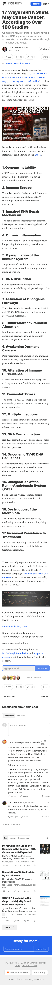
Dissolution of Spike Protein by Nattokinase (18, 874)
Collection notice (29, 965)
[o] (45, 849)
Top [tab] (5, 838)
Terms (17, 965)
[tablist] (14, 715)
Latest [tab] (13, 838)
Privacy (42, 962)
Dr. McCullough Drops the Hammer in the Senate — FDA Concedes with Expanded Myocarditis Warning (19, 849)
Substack (12, 979)
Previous (11, 696)
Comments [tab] (9, 715)
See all (7, 927)
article (38, 155)
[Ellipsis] (48, 741)
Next (42, 696)
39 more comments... (11, 824)
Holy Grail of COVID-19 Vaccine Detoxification (17, 880)
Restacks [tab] (21, 715)
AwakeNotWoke (16, 802)
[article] (26, 855)
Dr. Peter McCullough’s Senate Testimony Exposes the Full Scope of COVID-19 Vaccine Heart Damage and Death (19, 857)
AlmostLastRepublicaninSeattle (23, 742)
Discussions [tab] (23, 838)
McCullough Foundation (15, 653)
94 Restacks (36, 677)
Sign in (46, 4)
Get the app (39, 972)
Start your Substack (18, 972)
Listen (46, 49)
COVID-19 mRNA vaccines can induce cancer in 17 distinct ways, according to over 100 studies (24, 77)
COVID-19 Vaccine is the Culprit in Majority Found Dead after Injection (16, 901)
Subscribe (36, 4)
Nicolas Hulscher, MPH (19, 48)
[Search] (47, 838)
